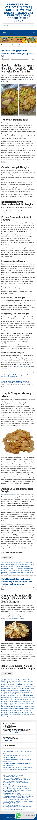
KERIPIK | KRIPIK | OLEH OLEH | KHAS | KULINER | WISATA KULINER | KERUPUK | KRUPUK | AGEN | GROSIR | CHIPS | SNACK (18, 12)
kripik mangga (6, 801)
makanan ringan (15, 802)
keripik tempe (15, 796)
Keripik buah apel (8, 786)
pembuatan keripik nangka (24, 570)
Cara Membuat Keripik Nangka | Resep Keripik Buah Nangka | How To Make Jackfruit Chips (17, 581)
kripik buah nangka (11, 568)
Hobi (33, 59)
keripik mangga (24, 788)
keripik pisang (26, 794)
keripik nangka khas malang (24, 790)
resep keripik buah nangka (14, 708)
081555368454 (7, 740)
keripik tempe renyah (9, 797)
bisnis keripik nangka (9, 775)
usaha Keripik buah (18, 808)
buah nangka (19, 775)
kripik (5, 799)
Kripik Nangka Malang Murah (15, 381)
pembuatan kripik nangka (8, 572)
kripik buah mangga (14, 799)
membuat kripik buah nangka (9, 703)
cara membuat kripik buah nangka (20, 564)
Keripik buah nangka (22, 566)
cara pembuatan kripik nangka (22, 699)
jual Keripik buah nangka (9, 782)
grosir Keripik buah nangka (10, 779)
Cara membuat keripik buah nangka (14, 562)
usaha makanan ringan (19, 809)
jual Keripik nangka (22, 782)
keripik (7, 784)
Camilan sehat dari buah (10, 776)
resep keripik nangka (23, 572)
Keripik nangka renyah (11, 793)
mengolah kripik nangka (8, 570)
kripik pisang (24, 801)
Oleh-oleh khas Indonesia (11, 804)
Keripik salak (6, 796)
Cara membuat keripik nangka (12, 373)
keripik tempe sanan (23, 797)
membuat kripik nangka (26, 703)
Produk (3, 386)
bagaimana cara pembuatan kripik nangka (13, 690)
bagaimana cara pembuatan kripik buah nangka (20, 688)
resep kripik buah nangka (8, 710)
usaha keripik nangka (8, 809)
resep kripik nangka (12, 376)
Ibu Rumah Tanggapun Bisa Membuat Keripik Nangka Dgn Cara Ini (17, 53)
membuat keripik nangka (27, 701)
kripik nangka (19, 375)
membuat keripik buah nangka (10, 701)
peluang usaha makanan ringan (10, 806)
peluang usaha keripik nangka (11, 805)
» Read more (7, 557)
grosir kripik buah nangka (9, 781)
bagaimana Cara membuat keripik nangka (13, 681)
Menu (4, 33)
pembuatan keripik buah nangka (10, 705)
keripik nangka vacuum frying (12, 794)
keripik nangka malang (10, 792)
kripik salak (30, 801)
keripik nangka (10, 375)
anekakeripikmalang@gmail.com (13, 732)
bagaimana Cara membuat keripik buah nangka (18, 679)
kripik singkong (6, 802)
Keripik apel (14, 785)
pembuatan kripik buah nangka (15, 706)
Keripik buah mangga (20, 786)
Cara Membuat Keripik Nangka (21, 366)
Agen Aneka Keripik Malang (20, 59)
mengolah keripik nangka (25, 568)
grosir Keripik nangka (25, 779)
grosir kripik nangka (21, 781)
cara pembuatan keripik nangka (15, 697)
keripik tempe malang (27, 796)
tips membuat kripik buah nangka (16, 714)
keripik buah (21, 785)
